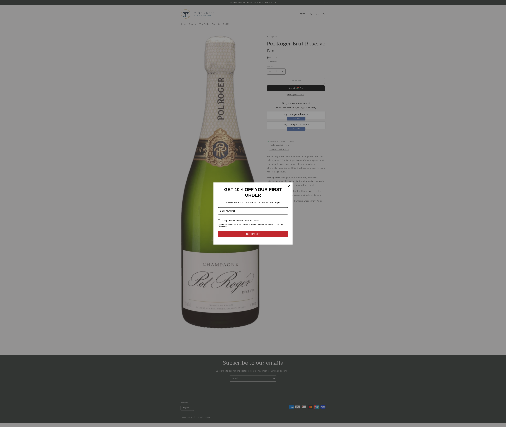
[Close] (289, 185)
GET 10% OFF (253, 234)
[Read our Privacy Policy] (286, 224)
